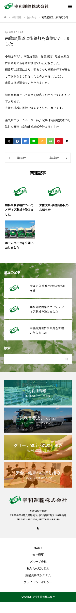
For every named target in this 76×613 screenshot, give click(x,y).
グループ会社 (38, 561)
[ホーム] (5, 17)
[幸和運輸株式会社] (34, 6)
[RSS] (38, 528)
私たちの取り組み (38, 568)
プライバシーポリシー (38, 582)
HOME (38, 547)
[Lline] (34, 141)
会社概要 (38, 554)
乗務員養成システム (38, 575)
